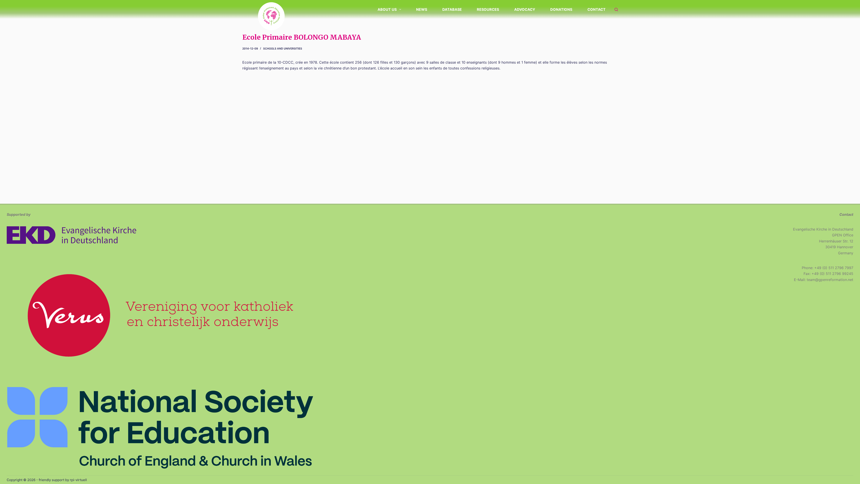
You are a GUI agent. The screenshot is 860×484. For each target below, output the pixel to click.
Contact (596, 9)
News (421, 9)
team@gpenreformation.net (830, 279)
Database (452, 9)
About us (387, 9)
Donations (561, 9)
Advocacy (524, 9)
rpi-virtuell (78, 480)
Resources (488, 9)
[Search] (616, 9)
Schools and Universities (282, 48)
